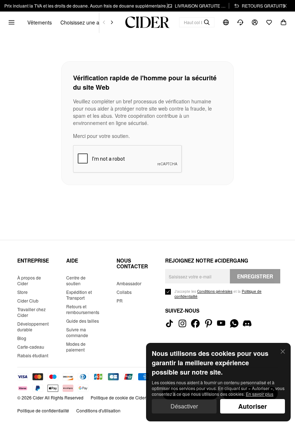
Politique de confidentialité (43, 410)
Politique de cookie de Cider (118, 397)
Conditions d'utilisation (98, 410)
